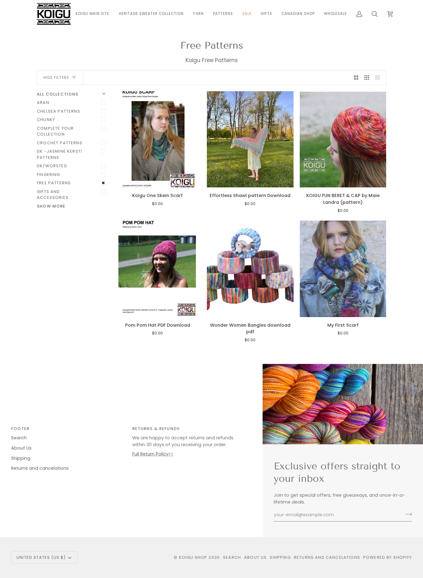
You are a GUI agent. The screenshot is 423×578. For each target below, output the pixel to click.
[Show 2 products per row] (356, 77)
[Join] (407, 514)
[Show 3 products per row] (366, 77)
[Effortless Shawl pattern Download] (250, 139)
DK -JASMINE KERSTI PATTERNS (59, 154)
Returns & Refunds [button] (156, 429)
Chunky (46, 120)
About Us (21, 448)
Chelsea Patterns (58, 111)
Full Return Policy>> (152, 454)
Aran (43, 102)
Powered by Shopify (387, 557)
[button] (198, 14)
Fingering (48, 174)
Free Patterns (54, 183)
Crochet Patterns (59, 143)
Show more (51, 206)
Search (19, 438)
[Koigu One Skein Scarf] (157, 139)
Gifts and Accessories (52, 195)
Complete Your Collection (55, 131)
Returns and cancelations (40, 468)
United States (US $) (41, 557)
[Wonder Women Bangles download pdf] (250, 269)
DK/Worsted (52, 166)
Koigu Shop (193, 557)
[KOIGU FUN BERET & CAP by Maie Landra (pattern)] (343, 139)
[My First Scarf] (343, 269)
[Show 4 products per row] (379, 77)
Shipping (20, 458)
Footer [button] (20, 429)
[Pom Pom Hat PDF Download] (157, 269)
